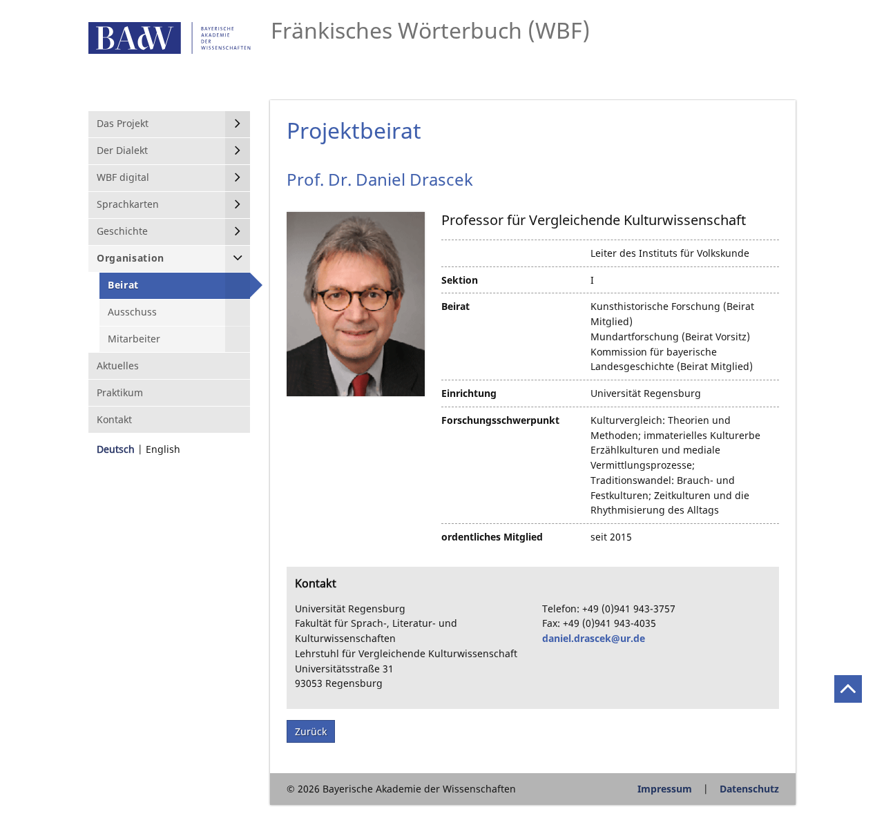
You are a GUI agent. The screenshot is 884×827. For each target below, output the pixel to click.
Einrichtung (469, 393)
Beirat (455, 306)
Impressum (664, 788)
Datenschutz (749, 788)
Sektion (459, 279)
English (163, 449)
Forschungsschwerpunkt (500, 420)
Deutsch (116, 449)
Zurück (311, 731)
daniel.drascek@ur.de (593, 638)
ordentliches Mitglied (492, 536)
